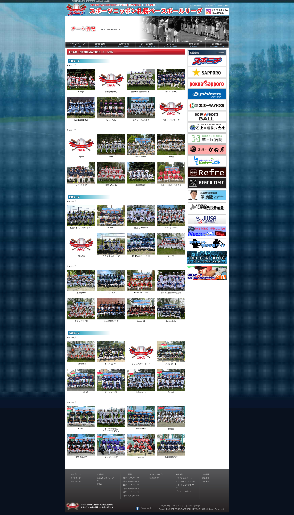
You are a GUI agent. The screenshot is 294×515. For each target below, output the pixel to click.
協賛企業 (179, 474)
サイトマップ (75, 478)
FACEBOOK (154, 478)
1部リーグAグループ (131, 478)
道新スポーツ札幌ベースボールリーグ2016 (116, 9)
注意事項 (205, 481)
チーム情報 (127, 474)
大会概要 (205, 474)
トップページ (75, 474)
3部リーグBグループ (131, 496)
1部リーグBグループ (131, 481)
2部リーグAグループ (131, 485)
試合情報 (100, 474)
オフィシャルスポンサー (185, 481)
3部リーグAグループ (131, 492)
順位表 (99, 484)
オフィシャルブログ (157, 474)
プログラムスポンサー (184, 491)
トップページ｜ (196, 5)
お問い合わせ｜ (194, 505)
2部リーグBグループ (131, 489)
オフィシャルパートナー (185, 478)
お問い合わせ (223, 5)
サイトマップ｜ (210, 5)
